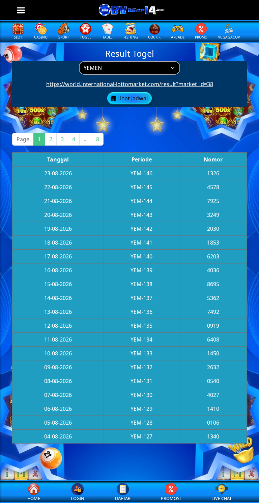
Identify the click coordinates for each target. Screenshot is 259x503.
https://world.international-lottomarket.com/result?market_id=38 (129, 84)
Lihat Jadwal (132, 98)
